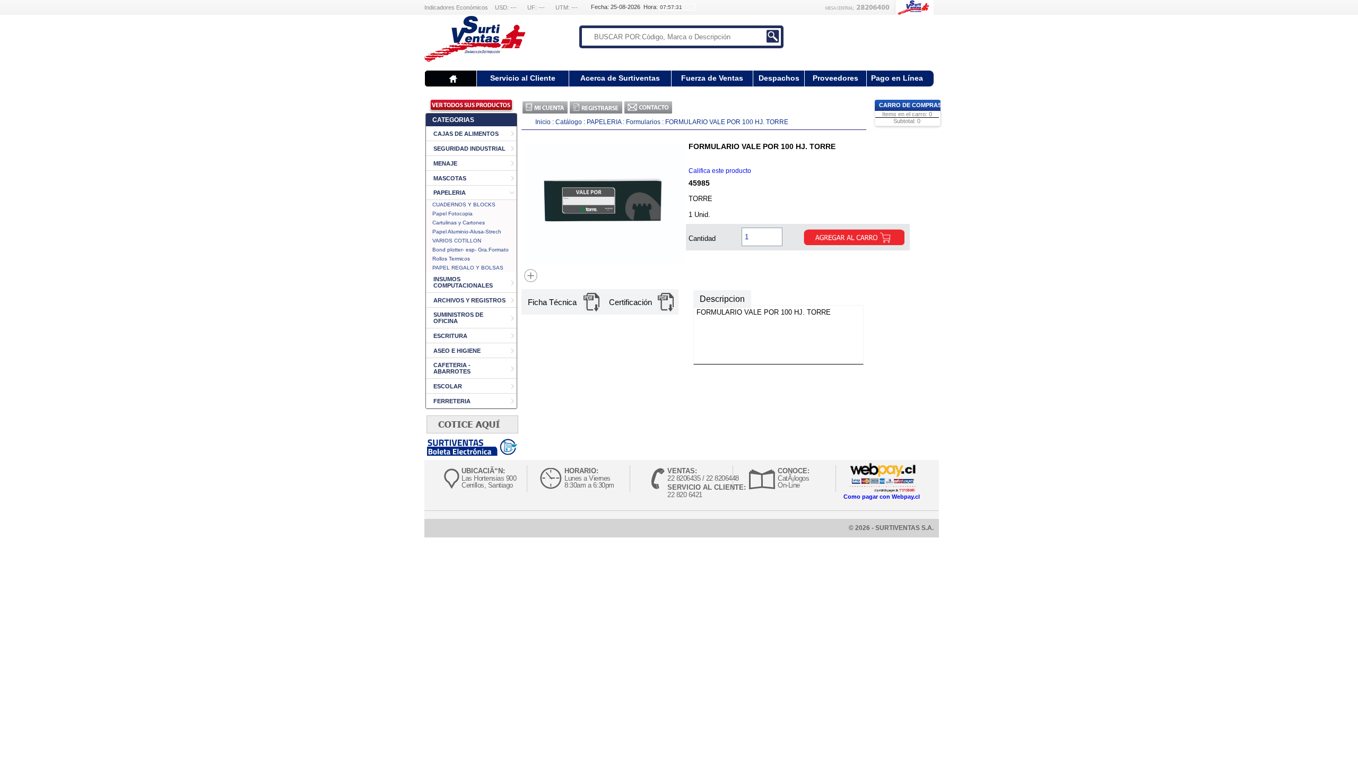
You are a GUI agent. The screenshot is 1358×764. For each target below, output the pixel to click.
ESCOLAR (447, 386)
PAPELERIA (449, 192)
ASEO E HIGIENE (457, 351)
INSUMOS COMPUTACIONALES (463, 282)
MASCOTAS (449, 178)
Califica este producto (720, 171)
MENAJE (445, 163)
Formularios (643, 122)
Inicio (543, 122)
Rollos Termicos (451, 259)
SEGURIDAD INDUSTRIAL (469, 148)
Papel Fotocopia (452, 213)
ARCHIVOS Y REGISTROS (469, 300)
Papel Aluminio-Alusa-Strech (466, 232)
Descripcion (722, 298)
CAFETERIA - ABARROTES (452, 368)
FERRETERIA (452, 401)
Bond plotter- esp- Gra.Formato (470, 250)
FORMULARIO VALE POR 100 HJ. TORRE (726, 122)
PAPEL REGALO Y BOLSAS (467, 268)
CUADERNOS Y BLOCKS (463, 204)
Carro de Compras (910, 105)
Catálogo (569, 122)
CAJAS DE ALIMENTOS (466, 134)
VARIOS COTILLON (456, 241)
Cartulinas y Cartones (458, 222)
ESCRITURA (450, 336)
